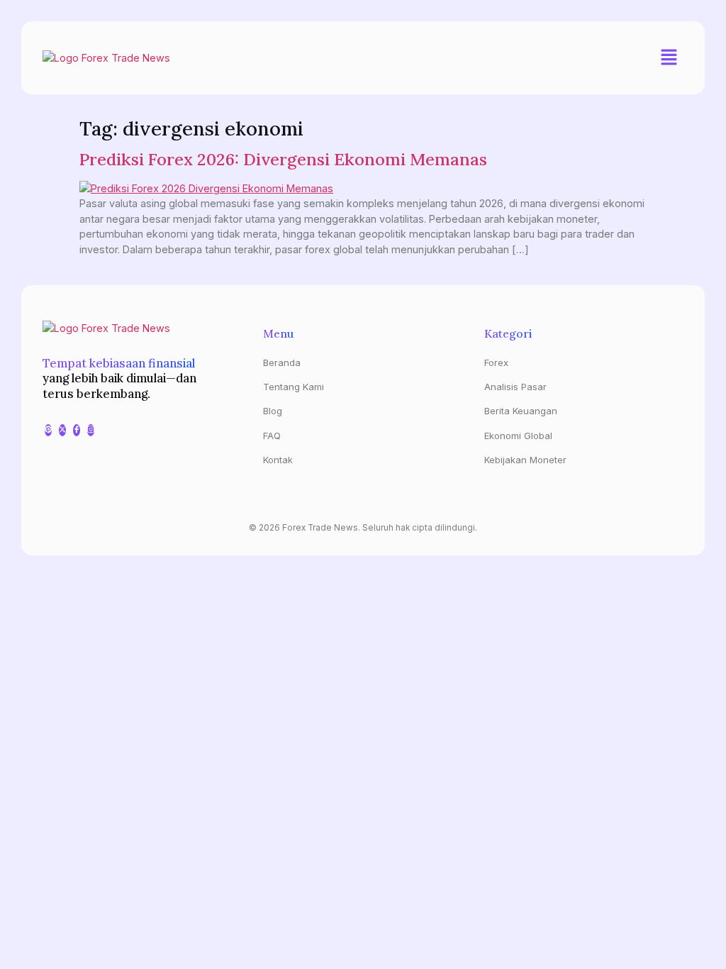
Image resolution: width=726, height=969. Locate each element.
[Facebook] (76, 430)
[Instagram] (90, 430)
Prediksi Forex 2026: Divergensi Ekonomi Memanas (283, 159)
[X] (62, 430)
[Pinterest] (48, 430)
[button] (669, 58)
